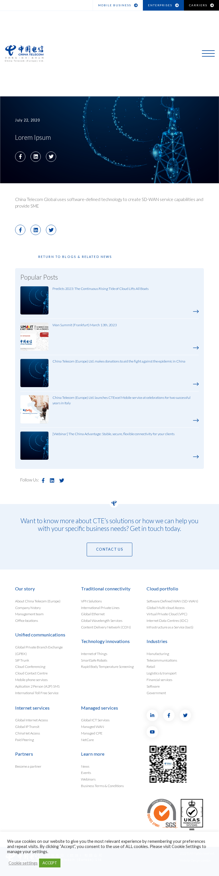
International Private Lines (100, 607)
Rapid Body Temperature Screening (107, 666)
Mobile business (114, 5)
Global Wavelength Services (101, 620)
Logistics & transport (162, 673)
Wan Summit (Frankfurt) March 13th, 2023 (84, 325)
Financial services (159, 680)
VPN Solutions (91, 601)
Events (86, 773)
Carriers (198, 5)
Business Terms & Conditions (102, 786)
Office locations (26, 620)
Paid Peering (24, 740)
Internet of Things (94, 653)
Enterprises (160, 5)
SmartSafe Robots (94, 660)
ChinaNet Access (27, 733)
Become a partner (28, 766)
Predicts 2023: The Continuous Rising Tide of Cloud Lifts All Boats (100, 288)
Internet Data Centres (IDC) (167, 620)
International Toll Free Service (36, 693)
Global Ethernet (93, 614)
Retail (151, 666)
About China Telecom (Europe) (37, 601)
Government (156, 693)
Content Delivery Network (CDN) (106, 627)
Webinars (88, 779)
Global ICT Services (95, 720)
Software (153, 686)
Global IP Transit (27, 726)
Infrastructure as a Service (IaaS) (170, 627)
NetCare (87, 740)
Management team (29, 614)
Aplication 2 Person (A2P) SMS (37, 686)
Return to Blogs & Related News (75, 256)
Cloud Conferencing (30, 666)
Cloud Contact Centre (31, 673)
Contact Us (109, 549)
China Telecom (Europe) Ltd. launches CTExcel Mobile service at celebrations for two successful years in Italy (121, 400)
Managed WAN (92, 726)
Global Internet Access (31, 720)
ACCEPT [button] (49, 863)
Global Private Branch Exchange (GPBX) (39, 650)
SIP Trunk (22, 660)
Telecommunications (162, 660)
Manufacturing (158, 653)
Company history (28, 607)
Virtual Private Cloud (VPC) (167, 614)
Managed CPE (91, 733)
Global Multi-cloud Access (165, 607)
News (85, 766)
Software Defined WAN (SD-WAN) (172, 601)
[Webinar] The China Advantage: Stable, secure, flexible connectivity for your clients (113, 434)
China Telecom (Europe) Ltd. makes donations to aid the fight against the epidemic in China (118, 361)
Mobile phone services (31, 680)
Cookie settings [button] (23, 863)
